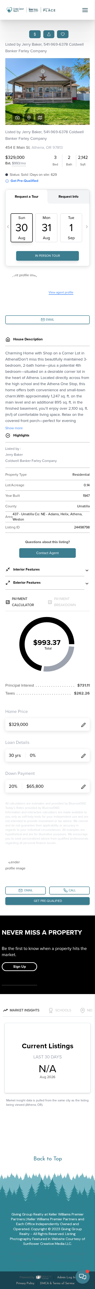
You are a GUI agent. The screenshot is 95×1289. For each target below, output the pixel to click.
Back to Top (47, 1159)
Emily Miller (25, 1261)
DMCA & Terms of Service (57, 1283)
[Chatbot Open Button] (83, 1277)
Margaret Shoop (66, 1261)
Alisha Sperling (45, 1254)
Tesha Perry (19, 1254)
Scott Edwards (73, 1254)
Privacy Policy (25, 1283)
